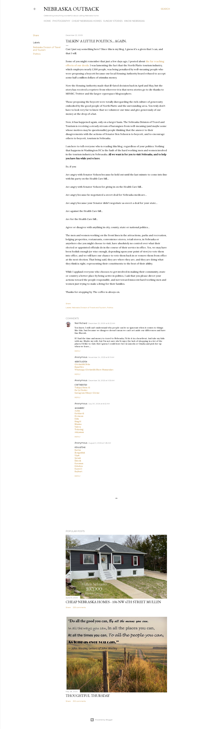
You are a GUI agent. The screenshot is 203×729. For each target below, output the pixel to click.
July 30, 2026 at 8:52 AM (99, 404)
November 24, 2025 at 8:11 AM (101, 357)
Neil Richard (81, 323)
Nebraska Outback (71, 8)
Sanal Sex (79, 367)
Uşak (77, 455)
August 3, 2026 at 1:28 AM (99, 443)
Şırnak (78, 458)
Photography (61, 21)
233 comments (79, 607)
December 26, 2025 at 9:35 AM (101, 380)
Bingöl (78, 421)
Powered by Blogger (104, 720)
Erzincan (79, 416)
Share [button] (36, 35)
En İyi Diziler (81, 390)
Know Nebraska (134, 21)
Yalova (78, 426)
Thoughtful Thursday (88, 695)
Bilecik (78, 460)
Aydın (77, 410)
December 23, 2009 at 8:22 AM (101, 323)
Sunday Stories (113, 21)
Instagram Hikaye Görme (87, 393)
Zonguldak (80, 452)
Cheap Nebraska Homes (87, 21)
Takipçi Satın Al (82, 387)
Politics (36, 54)
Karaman (79, 463)
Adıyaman (79, 432)
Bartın (78, 450)
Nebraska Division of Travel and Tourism (89, 307)
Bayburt (78, 471)
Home (47, 21)
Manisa (78, 424)
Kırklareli (79, 413)
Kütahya (79, 466)
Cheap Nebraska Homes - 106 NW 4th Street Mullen (113, 602)
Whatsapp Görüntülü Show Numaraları (94, 369)
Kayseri (78, 468)
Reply (77, 351)
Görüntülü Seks (82, 364)
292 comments (79, 701)
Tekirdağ (79, 429)
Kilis (77, 418)
